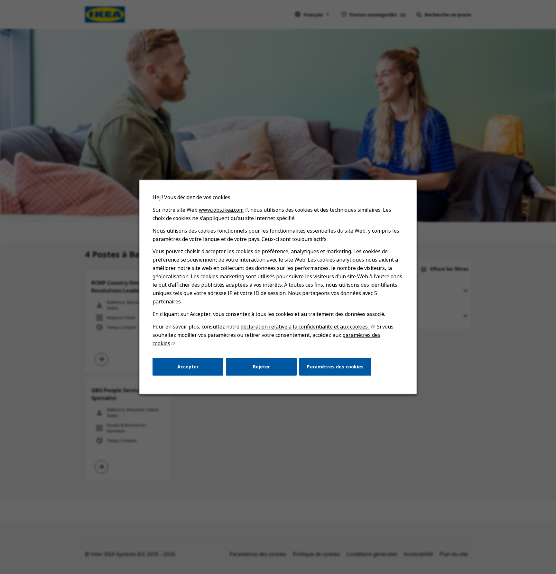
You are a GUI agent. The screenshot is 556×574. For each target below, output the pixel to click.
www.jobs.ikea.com (221, 209)
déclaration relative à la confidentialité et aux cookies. (305, 326)
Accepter (188, 367)
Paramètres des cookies (335, 367)
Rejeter (261, 367)
